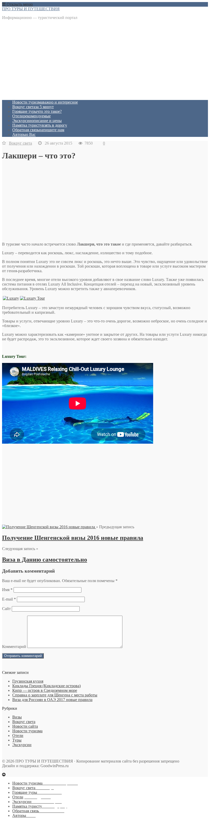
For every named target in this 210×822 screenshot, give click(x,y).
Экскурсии (37, 120)
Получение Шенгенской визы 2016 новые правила (72, 537)
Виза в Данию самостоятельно (44, 559)
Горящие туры (37, 111)
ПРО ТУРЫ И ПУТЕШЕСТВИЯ (31, 9)
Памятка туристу (39, 125)
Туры (17, 740)
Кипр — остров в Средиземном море (44, 690)
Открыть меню (19, 4)
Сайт (6, 608)
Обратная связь (38, 130)
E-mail (9, 599)
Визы (17, 717)
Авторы (24, 134)
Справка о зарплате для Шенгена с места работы (54, 695)
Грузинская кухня (27, 681)
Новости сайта (25, 726)
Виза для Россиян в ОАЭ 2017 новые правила (52, 699)
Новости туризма (45, 102)
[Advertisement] (105, 60)
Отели (31, 116)
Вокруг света (33, 107)
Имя (7, 589)
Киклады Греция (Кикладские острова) (46, 686)
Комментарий (14, 646)
